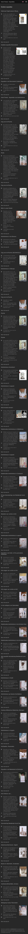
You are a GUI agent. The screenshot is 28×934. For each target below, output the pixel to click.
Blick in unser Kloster (6, 208)
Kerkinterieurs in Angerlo (7, 730)
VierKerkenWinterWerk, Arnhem (9, 884)
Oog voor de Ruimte (6, 122)
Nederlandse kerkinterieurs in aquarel (11, 535)
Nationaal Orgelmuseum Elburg (9, 11)
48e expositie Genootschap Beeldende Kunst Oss (13, 657)
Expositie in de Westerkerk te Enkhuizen (12, 769)
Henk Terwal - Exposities (7, 2)
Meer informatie (4, 42)
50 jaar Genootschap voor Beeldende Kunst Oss (13, 495)
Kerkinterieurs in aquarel (7, 386)
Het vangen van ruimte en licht (9, 570)
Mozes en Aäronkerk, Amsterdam (10, 863)
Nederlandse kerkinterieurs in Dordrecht (12, 473)
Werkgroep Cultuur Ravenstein (9, 903)
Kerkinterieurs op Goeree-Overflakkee (11, 694)
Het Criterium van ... (6, 793)
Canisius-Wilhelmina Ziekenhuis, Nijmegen (12, 710)
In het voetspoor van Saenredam (10, 605)
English (23, 1)
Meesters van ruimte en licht (8, 514)
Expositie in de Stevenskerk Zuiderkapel (12, 81)
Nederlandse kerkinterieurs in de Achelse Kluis (13, 624)
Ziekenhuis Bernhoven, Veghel (9, 845)
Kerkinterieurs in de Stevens (8, 236)
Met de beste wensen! (7, 407)
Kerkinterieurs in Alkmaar (8, 269)
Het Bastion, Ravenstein (7, 746)
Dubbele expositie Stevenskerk (9, 45)
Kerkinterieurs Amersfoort (8, 367)
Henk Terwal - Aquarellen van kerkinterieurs (13, 97)
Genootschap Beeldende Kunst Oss (10, 823)
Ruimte (3, 313)
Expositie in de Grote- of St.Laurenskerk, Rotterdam (12, 553)
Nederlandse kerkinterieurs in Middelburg (12, 429)
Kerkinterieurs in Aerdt (7, 678)
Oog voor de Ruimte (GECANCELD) (11, 252)
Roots (2, 153)
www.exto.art (13, 929)
